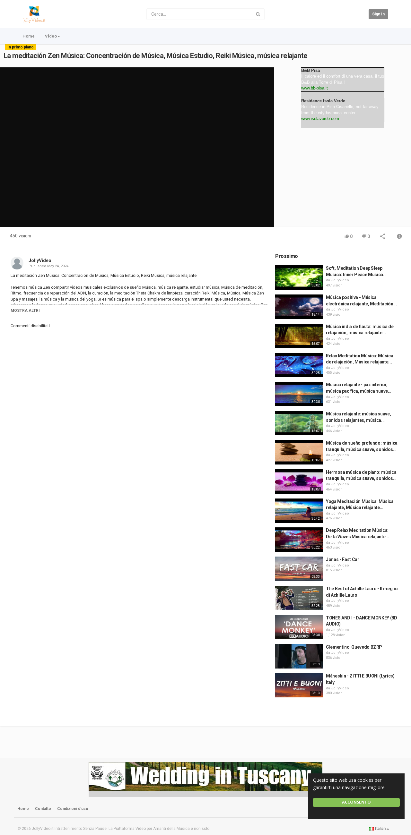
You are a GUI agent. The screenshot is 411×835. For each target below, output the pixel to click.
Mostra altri (25, 310)
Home (28, 36)
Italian (380, 828)
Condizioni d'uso (72, 808)
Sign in (378, 14)
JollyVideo (40, 260)
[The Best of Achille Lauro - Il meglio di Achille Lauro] (299, 598)
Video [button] (51, 36)
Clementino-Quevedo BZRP (354, 647)
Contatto (43, 808)
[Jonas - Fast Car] (299, 569)
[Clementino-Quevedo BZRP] (299, 656)
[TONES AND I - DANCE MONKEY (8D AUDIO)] (299, 627)
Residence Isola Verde (323, 100)
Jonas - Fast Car (342, 559)
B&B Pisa (310, 70)
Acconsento (356, 802)
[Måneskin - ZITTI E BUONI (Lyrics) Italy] (299, 685)
